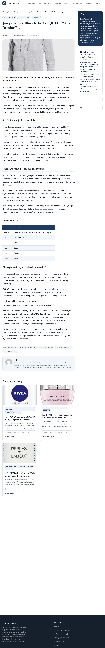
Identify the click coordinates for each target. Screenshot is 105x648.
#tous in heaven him (10, 351)
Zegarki (56, 645)
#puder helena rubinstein (63, 347)
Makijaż (66, 3)
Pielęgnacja (77, 3)
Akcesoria (88, 3)
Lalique (9, 466)
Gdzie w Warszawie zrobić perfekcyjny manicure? (87, 57)
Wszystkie (47, 3)
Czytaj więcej (9, 437)
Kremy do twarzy (50, 408)
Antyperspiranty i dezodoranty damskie (18, 409)
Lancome (62, 408)
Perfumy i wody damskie (23, 466)
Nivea (8, 412)
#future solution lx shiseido (28, 347)
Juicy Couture (24, 17)
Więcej (97, 3)
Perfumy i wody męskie (61, 634)
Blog (39, 3)
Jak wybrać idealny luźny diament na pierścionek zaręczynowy (90, 81)
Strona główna (29, 3)
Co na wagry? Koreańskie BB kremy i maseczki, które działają (90, 88)
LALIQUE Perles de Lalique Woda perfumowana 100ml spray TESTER (20, 476)
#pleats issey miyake (46, 347)
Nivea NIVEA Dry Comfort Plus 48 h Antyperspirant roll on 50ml (20, 418)
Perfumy (57, 3)
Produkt (36, 17)
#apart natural (12, 347)
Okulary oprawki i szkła (61, 638)
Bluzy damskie (9, 17)
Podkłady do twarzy (60, 641)
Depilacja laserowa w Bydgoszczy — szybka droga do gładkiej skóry (89, 64)
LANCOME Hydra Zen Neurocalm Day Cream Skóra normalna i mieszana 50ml (57, 417)
